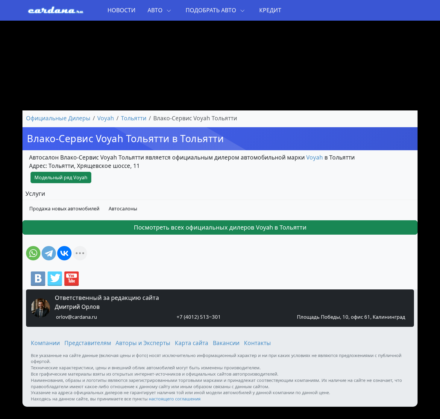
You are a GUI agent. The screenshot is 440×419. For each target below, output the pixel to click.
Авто (156, 10)
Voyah (105, 118)
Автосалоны (123, 208)
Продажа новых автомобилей (64, 208)
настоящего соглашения (175, 399)
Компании (45, 343)
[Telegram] (49, 253)
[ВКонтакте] (64, 253)
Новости (121, 10)
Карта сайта (191, 343)
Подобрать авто (212, 10)
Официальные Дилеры (58, 118)
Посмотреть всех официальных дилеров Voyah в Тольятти (220, 227)
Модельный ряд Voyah (60, 177)
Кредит (270, 10)
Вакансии (226, 343)
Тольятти (133, 118)
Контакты (257, 343)
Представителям (87, 343)
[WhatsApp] (33, 253)
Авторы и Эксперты (143, 343)
